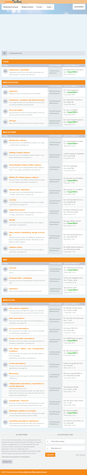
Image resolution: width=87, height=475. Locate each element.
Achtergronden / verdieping (20, 278)
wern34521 (71, 237)
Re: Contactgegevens (71, 90)
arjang (69, 423)
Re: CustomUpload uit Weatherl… (75, 141)
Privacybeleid (24, 457)
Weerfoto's (13, 289)
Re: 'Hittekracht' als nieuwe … (74, 268)
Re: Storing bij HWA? (70, 411)
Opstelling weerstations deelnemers (24, 421)
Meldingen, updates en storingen (22, 411)
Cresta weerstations (17, 363)
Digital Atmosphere (17, 210)
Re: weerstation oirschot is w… (74, 100)
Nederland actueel (10, 7)
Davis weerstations (17, 318)
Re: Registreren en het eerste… (74, 70)
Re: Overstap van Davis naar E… (74, 318)
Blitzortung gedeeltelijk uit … (73, 373)
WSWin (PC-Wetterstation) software (24, 177)
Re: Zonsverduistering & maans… (75, 120)
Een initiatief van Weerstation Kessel (33, 472)
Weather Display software (19, 153)
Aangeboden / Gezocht (18, 401)
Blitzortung (13, 374)
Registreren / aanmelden (19, 70)
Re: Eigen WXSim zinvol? (72, 221)
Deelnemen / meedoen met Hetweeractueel (26, 100)
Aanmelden (79, 7)
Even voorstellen (16, 110)
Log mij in (50, 455)
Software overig (15, 247)
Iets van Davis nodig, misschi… (74, 400)
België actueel (27, 7)
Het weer (12, 268)
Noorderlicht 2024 (70, 288)
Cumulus (12, 200)
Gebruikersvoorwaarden (10, 457)
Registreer (7, 462)
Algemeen (13, 91)
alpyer (69, 102)
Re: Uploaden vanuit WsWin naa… (75, 178)
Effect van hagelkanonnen (73, 278)
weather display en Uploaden (73, 154)
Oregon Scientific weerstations (22, 338)
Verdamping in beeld (70, 387)
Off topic (12, 121)
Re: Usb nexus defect (71, 351)
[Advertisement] (43, 33)
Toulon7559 (71, 72)
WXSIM (12, 220)
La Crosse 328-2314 (70, 328)
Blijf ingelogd (80, 455)
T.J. (68, 320)
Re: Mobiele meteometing (72, 308)
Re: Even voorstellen (70, 110)
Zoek (49, 7)
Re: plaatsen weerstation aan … (74, 421)
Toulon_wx (71, 280)
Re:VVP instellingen (70, 166)
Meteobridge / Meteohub (19, 190)
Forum (39, 7)
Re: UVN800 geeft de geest (73, 338)
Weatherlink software (17, 140)
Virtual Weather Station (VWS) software (25, 165)
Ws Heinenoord (72, 249)
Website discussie (10, 82)
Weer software (9, 132)
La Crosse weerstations (19, 328)
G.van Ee (70, 156)
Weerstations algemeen (19, 308)
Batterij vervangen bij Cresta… (74, 363)
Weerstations (9, 300)
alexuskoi (70, 202)
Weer (5, 260)
